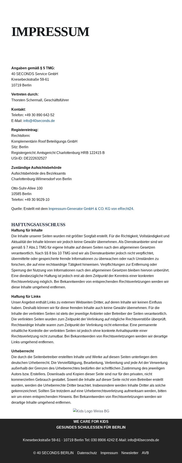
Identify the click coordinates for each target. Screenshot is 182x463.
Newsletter (129, 453)
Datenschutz (87, 453)
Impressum (109, 453)
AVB (145, 453)
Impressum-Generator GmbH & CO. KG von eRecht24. (91, 209)
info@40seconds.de (39, 121)
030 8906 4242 (103, 440)
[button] (167, 451)
